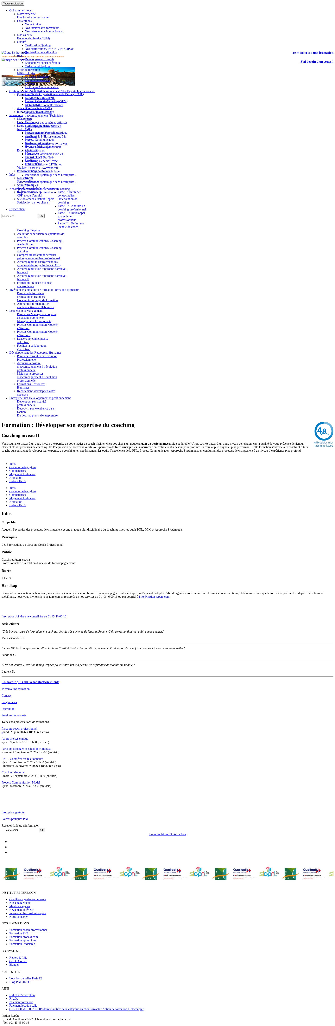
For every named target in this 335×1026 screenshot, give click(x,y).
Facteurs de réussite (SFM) (33, 38)
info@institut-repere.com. (154, 596)
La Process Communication (42, 87)
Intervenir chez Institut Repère (35, 111)
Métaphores (24, 118)
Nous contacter (18, 916)
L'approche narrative (37, 80)
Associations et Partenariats (33, 108)
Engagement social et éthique (42, 62)
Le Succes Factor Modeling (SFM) (46, 101)
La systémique (33, 90)
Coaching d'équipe (13, 772)
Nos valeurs (24, 34)
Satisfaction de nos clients (32, 202)
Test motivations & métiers (33, 171)
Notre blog (23, 129)
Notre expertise (26, 14)
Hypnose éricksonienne (39, 146)
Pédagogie (31, 153)
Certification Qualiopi (38, 45)
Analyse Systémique (37, 143)
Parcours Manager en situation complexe (26, 748)
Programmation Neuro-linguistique (46, 132)
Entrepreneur (33, 164)
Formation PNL (19, 933)
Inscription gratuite (13, 812)
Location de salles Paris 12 (25, 978)
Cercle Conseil (18, 961)
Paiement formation (21, 1002)
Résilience (31, 160)
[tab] (12, 487)
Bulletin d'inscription (22, 995)
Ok (41, 216)
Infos (12, 174)
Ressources (16, 115)
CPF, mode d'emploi (29, 195)
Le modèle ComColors (39, 97)
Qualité (21, 41)
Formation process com (23, 937)
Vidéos (21, 167)
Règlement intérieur (21, 909)
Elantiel (14, 964)
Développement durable (39, 59)
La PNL (30, 83)
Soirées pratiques (27, 185)
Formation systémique (22, 940)
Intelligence (32, 157)
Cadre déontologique (37, 66)
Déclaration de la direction (41, 52)
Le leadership (33, 104)
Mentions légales (19, 906)
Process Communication (39, 139)
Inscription (8, 616)
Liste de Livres (26, 122)
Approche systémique (15, 738)
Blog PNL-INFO (19, 982)
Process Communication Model (21, 782)
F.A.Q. (13, 998)
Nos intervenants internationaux (44, 31)
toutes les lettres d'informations (167, 834)
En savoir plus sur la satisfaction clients (30, 682)
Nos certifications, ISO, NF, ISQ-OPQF (49, 48)
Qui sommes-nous (20, 10)
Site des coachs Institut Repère (35, 199)
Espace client (17, 209)
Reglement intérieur (29, 192)
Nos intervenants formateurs (42, 27)
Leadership (31, 150)
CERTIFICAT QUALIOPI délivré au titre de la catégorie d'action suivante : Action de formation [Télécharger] (76, 1009)
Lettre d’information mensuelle (36, 125)
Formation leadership (22, 943)
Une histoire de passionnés (33, 17)
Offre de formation (28, 69)
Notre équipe (33, 24)
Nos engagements (20, 902)
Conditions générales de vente (35, 188)
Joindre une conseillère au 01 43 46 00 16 (40, 616)
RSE (20, 55)
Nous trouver (25, 178)
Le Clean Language (37, 76)
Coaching (31, 136)
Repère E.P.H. (18, 957)
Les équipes (24, 21)
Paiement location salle (23, 1005)
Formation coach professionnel (28, 930)
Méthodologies (26, 73)
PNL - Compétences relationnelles (22, 758)
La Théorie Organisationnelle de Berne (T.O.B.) (54, 94)
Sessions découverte (29, 181)
